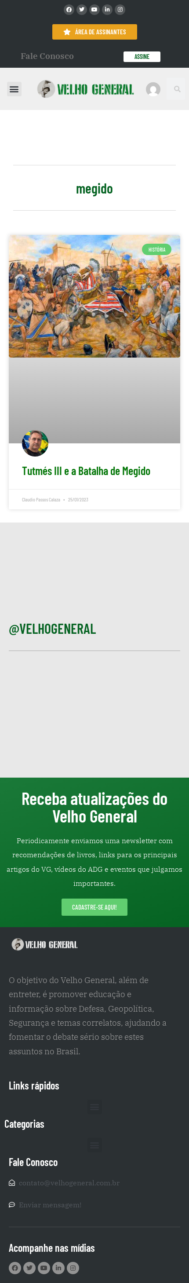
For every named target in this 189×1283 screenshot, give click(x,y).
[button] (14, 89)
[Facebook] (69, 9)
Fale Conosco (47, 56)
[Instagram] (120, 9)
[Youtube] (94, 9)
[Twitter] (81, 9)
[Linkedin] (107, 9)
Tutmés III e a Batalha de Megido (86, 470)
